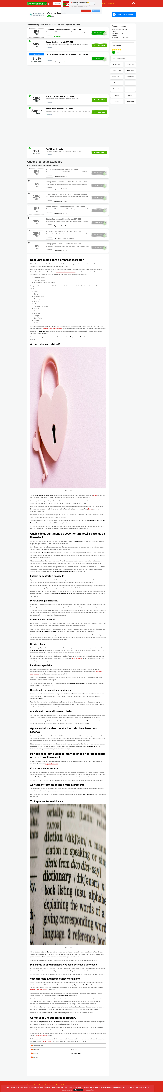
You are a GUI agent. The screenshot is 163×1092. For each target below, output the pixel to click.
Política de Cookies (48, 1085)
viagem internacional (51, 764)
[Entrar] (133, 3)
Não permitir (86, 11)
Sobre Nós (37, 1085)
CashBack (111, 3)
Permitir (95, 11)
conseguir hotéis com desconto (65, 272)
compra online (47, 1041)
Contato (29, 1085)
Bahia (89, 509)
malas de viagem (77, 658)
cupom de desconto (42, 1035)
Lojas (103, 3)
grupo (95, 495)
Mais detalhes (89, 1090)
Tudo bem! (78, 1090)
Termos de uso (61, 1085)
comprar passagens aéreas (38, 989)
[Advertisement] (68, 80)
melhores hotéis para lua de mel (52, 328)
